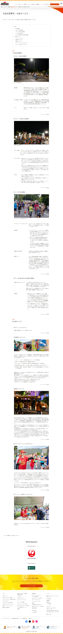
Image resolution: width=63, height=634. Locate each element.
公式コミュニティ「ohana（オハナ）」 (51, 608)
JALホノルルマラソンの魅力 (7, 597)
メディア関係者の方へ (24, 618)
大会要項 (25, 4)
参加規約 (48, 600)
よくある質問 (34, 612)
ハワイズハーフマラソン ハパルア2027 (40, 626)
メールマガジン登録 (31, 585)
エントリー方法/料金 (31, 4)
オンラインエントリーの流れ (22, 603)
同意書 (18, 608)
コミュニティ (49, 606)
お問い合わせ (46, 4)
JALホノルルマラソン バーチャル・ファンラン (53, 596)
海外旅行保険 (34, 607)
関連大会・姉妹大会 (6, 607)
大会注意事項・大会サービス (37, 604)
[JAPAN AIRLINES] (31, 554)
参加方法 (48, 602)
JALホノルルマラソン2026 (5, 6)
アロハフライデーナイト (36, 599)
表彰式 (33, 603)
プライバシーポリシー (6, 618)
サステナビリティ (6, 600)
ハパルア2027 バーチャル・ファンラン (54, 626)
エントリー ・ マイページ (54, 4)
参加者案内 (37, 4)
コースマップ (32, 482)
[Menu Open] (61, 3)
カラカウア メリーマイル (21, 599)
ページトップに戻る (45, 114)
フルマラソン (19, 596)
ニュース (41, 4)
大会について (20, 4)
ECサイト (48, 614)
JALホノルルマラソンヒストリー (8, 604)
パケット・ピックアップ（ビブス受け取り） (36, 596)
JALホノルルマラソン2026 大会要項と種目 (22, 594)
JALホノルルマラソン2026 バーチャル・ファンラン (25, 626)
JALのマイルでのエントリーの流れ (23, 605)
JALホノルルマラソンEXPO (36, 598)
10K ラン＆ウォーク (20, 598)
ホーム (16, 4)
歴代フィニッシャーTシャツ (7, 605)
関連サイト (31, 618)
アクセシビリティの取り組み (8, 602)
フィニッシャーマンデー (36, 601)
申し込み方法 (49, 598)
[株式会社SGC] (31, 567)
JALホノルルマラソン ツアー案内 (37, 606)
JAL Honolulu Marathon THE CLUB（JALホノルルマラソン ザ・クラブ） (53, 611)
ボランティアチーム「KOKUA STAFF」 (9, 599)
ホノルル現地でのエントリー (22, 607)
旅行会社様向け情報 (15, 618)
